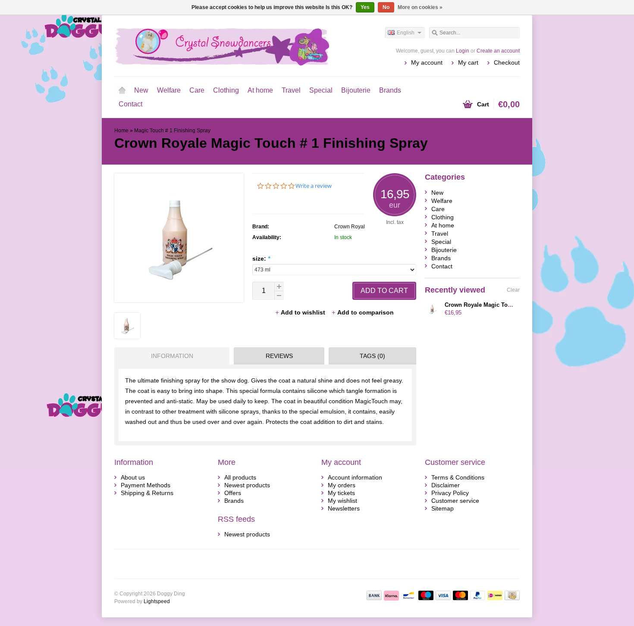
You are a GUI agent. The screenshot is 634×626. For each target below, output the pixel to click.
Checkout (507, 62)
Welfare (169, 90)
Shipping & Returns (147, 492)
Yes (365, 7)
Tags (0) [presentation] (372, 355)
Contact (130, 104)
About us (133, 477)
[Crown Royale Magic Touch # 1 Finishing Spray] (127, 336)
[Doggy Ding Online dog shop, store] (215, 45)
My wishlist (342, 500)
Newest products (247, 485)
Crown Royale (351, 227)
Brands (390, 90)
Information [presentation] (172, 355)
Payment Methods (145, 485)
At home (260, 90)
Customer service (455, 500)
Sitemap (442, 508)
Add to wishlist (304, 312)
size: (261, 258)
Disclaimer (445, 485)
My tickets (341, 492)
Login (462, 51)
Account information (355, 477)
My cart (468, 62)
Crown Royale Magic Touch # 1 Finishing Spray (508, 305)
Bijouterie (355, 90)
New (141, 90)
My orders (341, 485)
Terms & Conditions (457, 477)
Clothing (226, 90)
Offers (232, 492)
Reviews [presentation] (279, 355)
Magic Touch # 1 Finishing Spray (172, 131)
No (386, 7)
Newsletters (344, 508)
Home (122, 90)
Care (196, 90)
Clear (513, 290)
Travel (291, 90)
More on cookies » (420, 7)
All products (240, 477)
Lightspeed (157, 601)
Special (321, 90)
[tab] (169, 355)
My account (427, 62)
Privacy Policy (450, 492)
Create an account (498, 51)
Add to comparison (365, 312)
